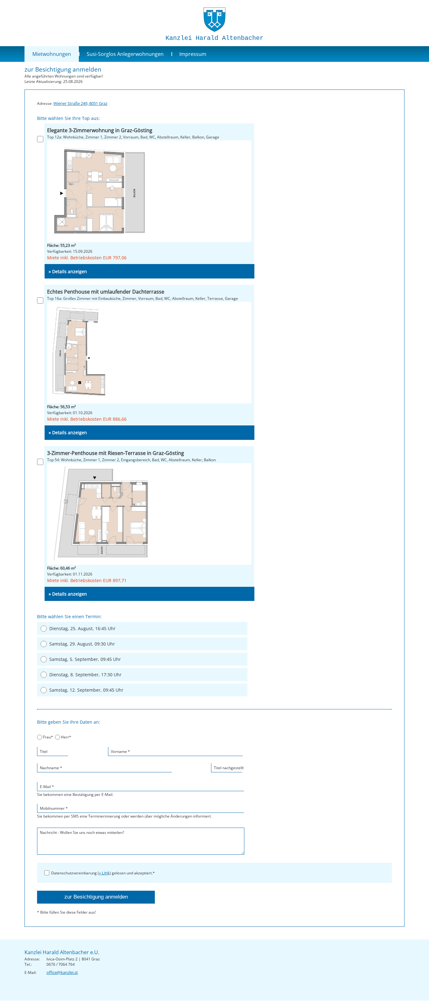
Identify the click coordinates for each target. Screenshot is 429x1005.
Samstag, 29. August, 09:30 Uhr (82, 644)
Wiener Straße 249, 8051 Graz (80, 103)
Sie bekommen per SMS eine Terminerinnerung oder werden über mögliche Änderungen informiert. (124, 812)
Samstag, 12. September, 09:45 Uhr (86, 690)
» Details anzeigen (68, 271)
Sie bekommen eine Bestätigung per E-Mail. (75, 790)
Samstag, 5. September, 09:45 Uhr (85, 659)
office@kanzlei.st (62, 972)
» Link (104, 873)
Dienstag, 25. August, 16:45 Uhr (82, 628)
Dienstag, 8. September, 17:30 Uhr (85, 675)
